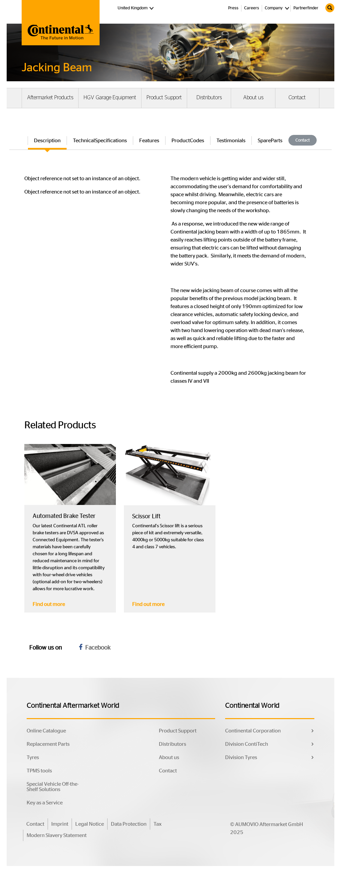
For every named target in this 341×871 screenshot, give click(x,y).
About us (253, 97)
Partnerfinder (305, 8)
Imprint (59, 824)
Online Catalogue (46, 730)
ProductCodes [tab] (187, 140)
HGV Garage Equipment (110, 97)
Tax (158, 824)
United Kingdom (136, 8)
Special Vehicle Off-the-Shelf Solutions (53, 786)
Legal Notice (89, 824)
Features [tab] (149, 140)
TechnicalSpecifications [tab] (100, 140)
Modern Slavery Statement (57, 835)
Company (274, 8)
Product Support (164, 97)
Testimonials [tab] (230, 140)
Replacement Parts (48, 744)
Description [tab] (47, 140)
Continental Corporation (253, 730)
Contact (297, 97)
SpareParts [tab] (270, 140)
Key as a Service (45, 802)
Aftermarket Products (50, 97)
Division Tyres (241, 757)
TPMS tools (39, 770)
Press (233, 8)
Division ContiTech (246, 744)
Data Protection (129, 824)
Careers (251, 8)
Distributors (209, 97)
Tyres (33, 757)
